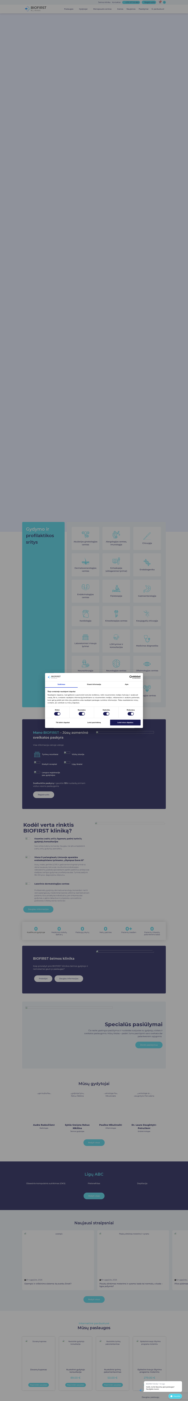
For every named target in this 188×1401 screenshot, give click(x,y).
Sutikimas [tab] (61, 684)
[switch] (82, 714)
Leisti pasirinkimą (94, 722)
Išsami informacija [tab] (94, 684)
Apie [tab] (126, 684)
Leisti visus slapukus (125, 722)
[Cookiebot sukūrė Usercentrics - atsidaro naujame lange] (131, 677)
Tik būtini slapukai (63, 722)
